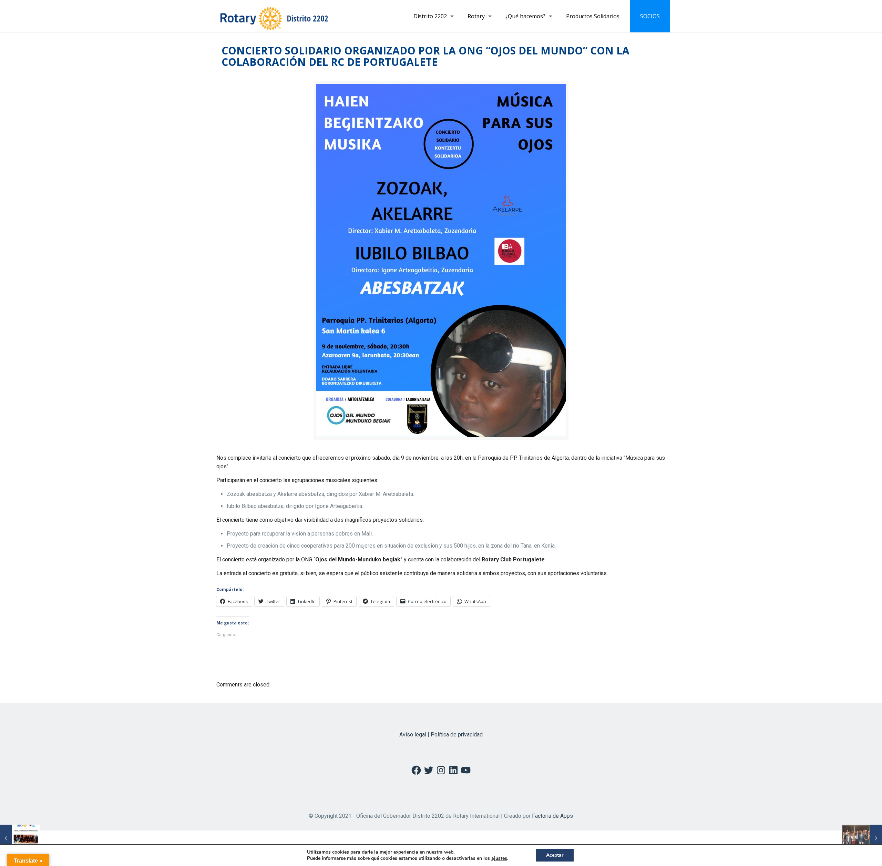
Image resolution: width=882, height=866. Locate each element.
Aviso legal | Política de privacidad (441, 734)
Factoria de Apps (552, 816)
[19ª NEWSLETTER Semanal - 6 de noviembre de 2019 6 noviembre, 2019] (20, 838)
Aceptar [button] (554, 855)
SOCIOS (650, 16)
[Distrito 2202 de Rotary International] (274, 16)
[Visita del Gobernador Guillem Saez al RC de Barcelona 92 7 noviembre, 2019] (862, 838)
